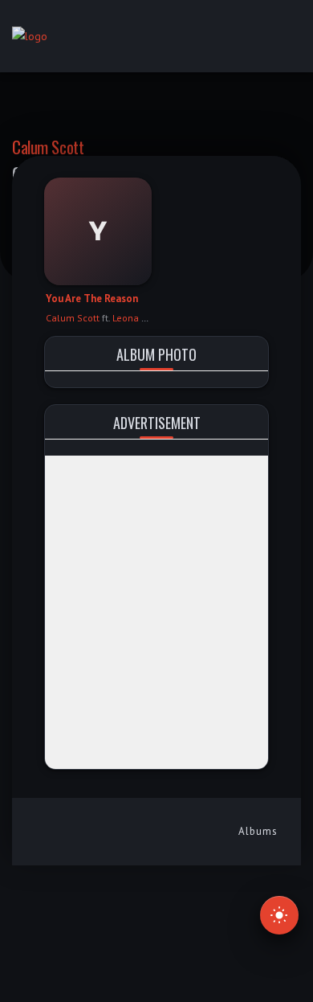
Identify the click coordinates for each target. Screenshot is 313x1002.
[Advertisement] (156, 612)
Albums (258, 831)
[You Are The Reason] (98, 231)
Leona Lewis (138, 318)
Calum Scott (47, 146)
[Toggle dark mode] (279, 915)
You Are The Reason (92, 298)
